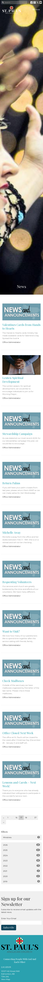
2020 (21, 876)
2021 (21, 871)
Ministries (21, 837)
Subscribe (8, 927)
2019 (21, 881)
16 (16, 817)
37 (35, 817)
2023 (21, 860)
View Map (5, 979)
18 (26, 817)
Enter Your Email (8, 918)
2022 (21, 866)
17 (21, 817)
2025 (21, 850)
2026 (21, 845)
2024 (21, 855)
